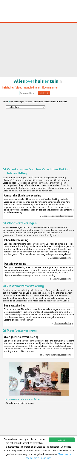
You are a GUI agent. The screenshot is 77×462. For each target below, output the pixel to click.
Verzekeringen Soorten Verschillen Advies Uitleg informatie (38, 101)
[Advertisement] (38, 38)
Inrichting (8, 87)
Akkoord (61, 439)
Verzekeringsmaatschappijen (20, 403)
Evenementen (50, 87)
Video (19, 87)
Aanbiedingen (32, 87)
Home (5, 101)
